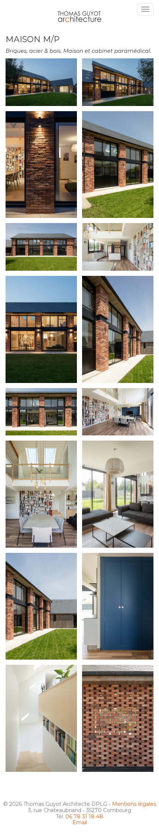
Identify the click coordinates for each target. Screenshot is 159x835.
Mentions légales (134, 804)
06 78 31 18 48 (84, 816)
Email (79, 822)
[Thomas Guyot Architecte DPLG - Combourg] (79, 14)
